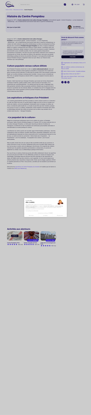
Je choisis (45, 215)
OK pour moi (60, 215)
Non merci (31, 215)
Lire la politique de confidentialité (32, 211)
